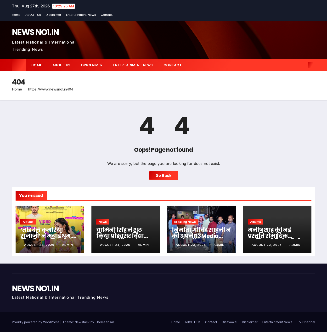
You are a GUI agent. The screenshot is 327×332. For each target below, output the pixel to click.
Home (16, 15)
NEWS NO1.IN (35, 32)
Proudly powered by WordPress (36, 322)
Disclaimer (53, 15)
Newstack (82, 322)
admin (67, 245)
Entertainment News (81, 15)
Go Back (163, 175)
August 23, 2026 (191, 245)
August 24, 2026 (39, 245)
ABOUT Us (33, 15)
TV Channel (306, 322)
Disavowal (229, 322)
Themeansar (104, 322)
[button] (302, 65)
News (103, 222)
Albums (28, 222)
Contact (107, 15)
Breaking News (185, 222)
